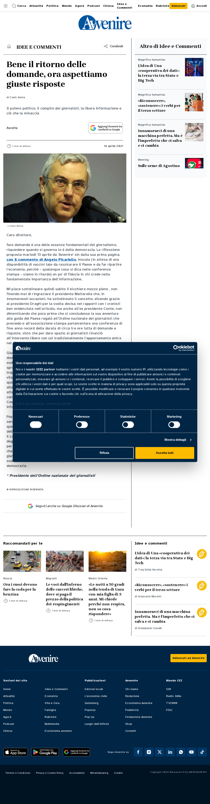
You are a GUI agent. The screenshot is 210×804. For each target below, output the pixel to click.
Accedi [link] (201, 6)
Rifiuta (104, 452)
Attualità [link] (36, 6)
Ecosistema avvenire (58, 731)
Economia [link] (145, 6)
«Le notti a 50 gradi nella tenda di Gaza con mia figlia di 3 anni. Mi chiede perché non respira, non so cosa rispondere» (107, 599)
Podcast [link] (93, 6)
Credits (118, 772)
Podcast (8, 724)
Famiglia (50, 710)
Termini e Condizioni (17, 772)
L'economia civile (96, 696)
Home (7, 689)
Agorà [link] (79, 6)
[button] (5, 5)
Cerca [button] (21, 6)
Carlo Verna (17, 97)
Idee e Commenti (56, 689)
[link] (178, 6)
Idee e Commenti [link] (124, 5)
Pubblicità (132, 710)
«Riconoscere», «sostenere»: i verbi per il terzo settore (159, 105)
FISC (169, 710)
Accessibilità (77, 772)
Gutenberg (91, 703)
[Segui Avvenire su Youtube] (191, 752)
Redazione (132, 696)
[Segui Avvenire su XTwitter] (159, 752)
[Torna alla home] (9, 46)
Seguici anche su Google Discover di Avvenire (69, 506)
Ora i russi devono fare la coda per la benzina (20, 589)
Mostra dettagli (175, 440)
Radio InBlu (173, 696)
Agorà (7, 717)
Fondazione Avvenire (138, 717)
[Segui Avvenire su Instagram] (148, 752)
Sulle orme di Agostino (159, 166)
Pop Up (89, 717)
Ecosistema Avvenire (138, 703)
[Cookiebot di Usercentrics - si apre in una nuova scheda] (176, 348)
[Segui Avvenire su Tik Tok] (202, 752)
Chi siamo (131, 689)
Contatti (130, 731)
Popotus (90, 710)
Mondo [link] (67, 6)
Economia (51, 696)
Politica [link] (52, 6)
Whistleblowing (99, 772)
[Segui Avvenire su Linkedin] (170, 752)
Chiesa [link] (108, 6)
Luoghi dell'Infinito (97, 724)
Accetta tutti (164, 452)
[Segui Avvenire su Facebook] (138, 752)
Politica (8, 703)
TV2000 (172, 703)
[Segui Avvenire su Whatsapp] (180, 752)
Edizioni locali (94, 689)
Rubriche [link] (162, 6)
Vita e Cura (52, 703)
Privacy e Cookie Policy (50, 772)
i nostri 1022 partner (39, 369)
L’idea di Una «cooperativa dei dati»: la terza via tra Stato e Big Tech (158, 73)
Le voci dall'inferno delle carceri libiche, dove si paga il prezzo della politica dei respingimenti (64, 594)
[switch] (82, 425)
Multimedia (52, 724)
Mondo (7, 710)
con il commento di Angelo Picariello (41, 259)
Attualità (9, 696)
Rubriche (50, 717)
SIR (168, 689)
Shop (128, 724)
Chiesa (7, 731)
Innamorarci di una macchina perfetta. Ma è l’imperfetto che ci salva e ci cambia (160, 138)
